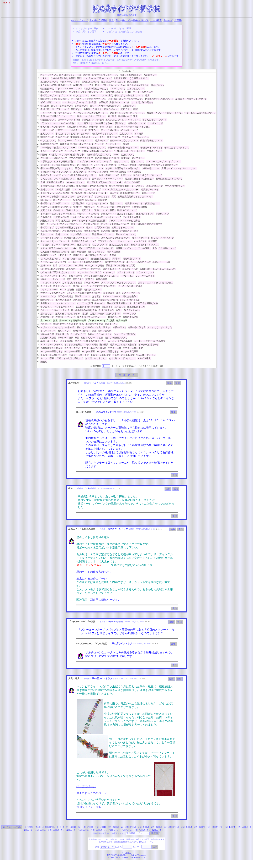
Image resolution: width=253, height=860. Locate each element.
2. (39, 78)
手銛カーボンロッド (70, 81)
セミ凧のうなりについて (154, 119)
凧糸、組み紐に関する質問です (146, 224)
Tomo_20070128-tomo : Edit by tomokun (127, 857)
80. (38, 348)
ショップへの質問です (125, 334)
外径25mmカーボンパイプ (53, 262)
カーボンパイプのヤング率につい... (64, 224)
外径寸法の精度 (139, 207)
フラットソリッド (126, 272)
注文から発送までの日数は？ (139, 178)
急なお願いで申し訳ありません (56, 85)
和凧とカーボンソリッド (52, 279)
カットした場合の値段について (105, 106)
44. (38, 224)
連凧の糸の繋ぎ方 (137, 327)
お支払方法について (115, 262)
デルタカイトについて (51, 238)
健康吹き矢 (108, 293)
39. (38, 206)
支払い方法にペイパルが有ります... (123, 119)
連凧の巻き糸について (123, 227)
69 (97, 830)
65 (79, 830)
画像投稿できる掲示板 (51, 348)
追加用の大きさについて (83, 241)
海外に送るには (130, 317)
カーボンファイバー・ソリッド (107, 178)
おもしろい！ (64, 331)
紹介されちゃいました (92, 337)
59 (54, 830)
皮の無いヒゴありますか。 (66, 210)
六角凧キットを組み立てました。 (118, 213)
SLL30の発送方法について (105, 300)
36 (182, 827)
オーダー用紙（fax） (148, 344)
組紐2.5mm (45, 265)
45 (221, 827)
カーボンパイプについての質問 (149, 341)
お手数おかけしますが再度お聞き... (58, 161)
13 (83, 827)
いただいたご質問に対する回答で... (98, 286)
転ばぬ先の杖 (47, 88)
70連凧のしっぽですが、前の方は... (83, 269)
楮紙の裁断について (50, 102)
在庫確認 (103, 102)
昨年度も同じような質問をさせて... (131, 78)
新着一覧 (157, 366)
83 (157, 830)
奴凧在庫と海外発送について (55, 251)
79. (38, 344)
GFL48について (117, 88)
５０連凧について (167, 248)
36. (38, 196)
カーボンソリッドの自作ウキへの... (88, 99)
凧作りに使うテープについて (147, 175)
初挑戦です (78, 255)
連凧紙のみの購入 (55, 182)
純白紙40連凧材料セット (119, 303)
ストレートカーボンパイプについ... (163, 161)
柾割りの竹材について (116, 337)
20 (114, 827)
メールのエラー (91, 282)
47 (230, 827)
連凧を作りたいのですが (67, 313)
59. (38, 275)
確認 (135, 109)
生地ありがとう (154, 151)
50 (243, 827)
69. (38, 310)
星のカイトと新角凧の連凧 (72, 320)
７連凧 (112, 255)
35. (38, 192)
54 (32, 830)
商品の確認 (132, 81)
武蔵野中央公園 (48, 337)
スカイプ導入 (144, 358)
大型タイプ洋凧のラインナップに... (58, 116)
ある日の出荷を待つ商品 (88, 306)
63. (38, 289)
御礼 (42, 224)
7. (39, 95)
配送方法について (129, 130)
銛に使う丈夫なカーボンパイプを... (127, 113)
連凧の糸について (137, 123)
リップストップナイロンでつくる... (86, 92)
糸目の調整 (78, 200)
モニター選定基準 (129, 351)
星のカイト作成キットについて (191, 99)
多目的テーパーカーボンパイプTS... (132, 126)
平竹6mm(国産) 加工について (89, 168)
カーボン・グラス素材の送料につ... (85, 262)
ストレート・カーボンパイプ (86, 189)
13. (38, 116)
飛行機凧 (103, 344)
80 (144, 830)
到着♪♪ (43, 361)
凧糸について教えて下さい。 (91, 116)
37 (187, 827)
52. (38, 251)
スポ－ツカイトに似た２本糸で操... (58, 327)
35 (178, 827)
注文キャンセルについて (52, 293)
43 (213, 827)
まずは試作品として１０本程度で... (58, 213)
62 (67, 830)
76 (127, 830)
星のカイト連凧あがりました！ (90, 341)
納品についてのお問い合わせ (55, 99)
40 (200, 827)
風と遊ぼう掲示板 (98, 20)
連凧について (47, 133)
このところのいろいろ (81, 217)
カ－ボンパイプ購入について (97, 78)
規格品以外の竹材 (82, 300)
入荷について (62, 137)
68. (38, 306)
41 (204, 827)
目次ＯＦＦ (145, 366)
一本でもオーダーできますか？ (56, 113)
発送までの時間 (132, 182)
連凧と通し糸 (62, 334)
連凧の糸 (65, 220)
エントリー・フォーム (51, 344)
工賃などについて (136, 88)
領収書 (126, 144)
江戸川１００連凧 (132, 217)
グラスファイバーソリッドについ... (115, 241)
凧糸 (154, 248)
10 (71, 827)
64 (75, 830)
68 (92, 830)
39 (195, 827)
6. (39, 92)
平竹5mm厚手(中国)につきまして (56, 168)
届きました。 (47, 313)
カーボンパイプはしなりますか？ (113, 207)
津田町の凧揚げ (65, 296)
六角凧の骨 (46, 217)
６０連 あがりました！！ (75, 258)
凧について (89, 207)
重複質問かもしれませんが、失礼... (88, 137)
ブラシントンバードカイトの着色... (58, 123)
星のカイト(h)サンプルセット (55, 241)
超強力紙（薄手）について (107, 217)
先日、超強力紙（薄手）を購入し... (141, 244)
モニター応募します (133, 348)
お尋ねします (148, 193)
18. (38, 133)
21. (38, 144)
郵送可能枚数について (151, 140)
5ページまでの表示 (125, 366)
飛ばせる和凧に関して (131, 75)
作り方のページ (86, 786)
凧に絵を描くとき (94, 324)
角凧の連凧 (121, 320)
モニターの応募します (51, 351)
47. (38, 234)
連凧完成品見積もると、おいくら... (135, 196)
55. (38, 262)
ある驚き (96, 296)
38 (191, 827)
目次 (118, 20)
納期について (47, 300)
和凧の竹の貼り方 (82, 331)
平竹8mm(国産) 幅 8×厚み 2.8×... (123, 147)
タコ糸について (91, 231)
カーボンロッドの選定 (102, 95)
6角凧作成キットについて (105, 133)
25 (135, 827)
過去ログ (168, 20)
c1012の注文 (140, 241)
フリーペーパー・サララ (89, 272)
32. (38, 182)
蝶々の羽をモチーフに (70, 75)
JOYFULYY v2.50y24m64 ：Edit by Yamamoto (126, 855)
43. (38, 220)
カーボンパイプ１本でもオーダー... (90, 113)
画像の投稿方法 (141, 20)
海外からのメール (93, 289)
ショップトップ (80, 20)
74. (38, 327)
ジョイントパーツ (49, 289)
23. (38, 151)
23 (126, 827)
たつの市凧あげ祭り (50, 258)
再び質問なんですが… (96, 255)
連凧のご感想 (116, 244)
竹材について (47, 130)
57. (38, 268)
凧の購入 (112, 116)
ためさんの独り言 (131, 293)
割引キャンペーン (62, 286)
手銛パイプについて (127, 210)
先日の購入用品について (99, 154)
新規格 (70, 289)
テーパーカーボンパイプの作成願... (79, 102)
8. (39, 98)
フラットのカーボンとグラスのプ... (101, 276)
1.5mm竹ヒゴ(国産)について (92, 147)
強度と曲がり (75, 276)
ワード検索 (156, 20)
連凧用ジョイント (145, 213)
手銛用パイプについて (103, 234)
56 (41, 830)
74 (118, 830)
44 (217, 827)
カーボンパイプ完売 (98, 172)
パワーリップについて (105, 165)
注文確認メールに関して (113, 81)
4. (39, 85)
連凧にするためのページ (91, 578)
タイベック (46, 286)
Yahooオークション (146, 355)
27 (144, 827)
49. (38, 241)
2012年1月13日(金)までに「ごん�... (105, 182)
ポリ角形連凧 (66, 341)
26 (139, 827)
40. (38, 210)
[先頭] (38, 827)
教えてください (132, 310)
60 (58, 830)
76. (38, 334)
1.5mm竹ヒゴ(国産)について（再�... (58, 147)
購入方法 (114, 193)
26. (38, 161)
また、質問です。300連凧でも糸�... (95, 123)
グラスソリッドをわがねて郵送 (124, 220)
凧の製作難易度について (107, 158)
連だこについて (121, 161)
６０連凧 (138, 133)
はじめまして (64, 255)
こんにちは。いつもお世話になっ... (58, 178)
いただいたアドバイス (97, 203)
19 (109, 827)
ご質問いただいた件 (65, 317)
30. (38, 175)
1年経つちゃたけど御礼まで (69, 358)
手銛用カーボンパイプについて (56, 95)
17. (38, 130)
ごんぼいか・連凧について (53, 158)
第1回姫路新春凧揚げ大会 (84, 310)
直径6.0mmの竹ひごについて (124, 140)
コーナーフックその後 (69, 119)
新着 (111, 20)
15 (92, 827)
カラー (119, 310)
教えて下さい (138, 158)
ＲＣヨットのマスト (50, 282)
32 (165, 827)
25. (38, 158)
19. (38, 137)
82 (153, 830)
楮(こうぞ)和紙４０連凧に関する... (94, 327)
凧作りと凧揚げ (63, 300)
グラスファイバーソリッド (68, 88)
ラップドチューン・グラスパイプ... (94, 161)
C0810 (116, 154)
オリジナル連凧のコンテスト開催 (81, 344)
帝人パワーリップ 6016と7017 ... (75, 140)
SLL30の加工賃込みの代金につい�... (120, 189)
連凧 (147, 95)
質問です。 (76, 109)
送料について (81, 106)
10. (38, 105)
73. (38, 323)
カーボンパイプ (85, 196)
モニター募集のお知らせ (94, 348)
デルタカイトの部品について (114, 224)
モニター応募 (114, 348)
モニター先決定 (72, 348)
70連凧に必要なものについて (115, 238)
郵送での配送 (105, 331)
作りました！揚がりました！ (55, 310)
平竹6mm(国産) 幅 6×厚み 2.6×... (97, 151)
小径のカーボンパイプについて (56, 172)
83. (38, 358)
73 (114, 830)
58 (49, 830)
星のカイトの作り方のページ (94, 571)
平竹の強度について (175, 186)
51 (247, 827)
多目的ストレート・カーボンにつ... (58, 303)
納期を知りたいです (83, 85)
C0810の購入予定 (154, 186)
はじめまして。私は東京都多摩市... (58, 165)
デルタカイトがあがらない (135, 137)
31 (161, 827)
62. (38, 286)
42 (208, 827)
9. (39, 102)
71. (38, 317)
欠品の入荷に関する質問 (63, 78)
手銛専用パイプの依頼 (93, 119)
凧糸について (150, 75)
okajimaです (109, 272)
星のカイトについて (126, 234)
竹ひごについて (81, 95)
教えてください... (49, 75)
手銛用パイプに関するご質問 (120, 265)
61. (38, 282)
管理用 (177, 20)
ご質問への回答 (61, 217)
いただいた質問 (85, 303)
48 (234, 827)
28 (148, 827)
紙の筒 (85, 313)
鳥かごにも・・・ (62, 200)
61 (62, 830)
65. (38, 296)
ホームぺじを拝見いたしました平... (58, 196)
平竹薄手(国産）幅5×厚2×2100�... (57, 186)
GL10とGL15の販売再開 (52, 269)
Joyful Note (126, 853)
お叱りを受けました (130, 300)
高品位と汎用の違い (50, 231)
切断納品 (81, 251)
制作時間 (93, 126)
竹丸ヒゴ (44, 78)
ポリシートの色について (138, 262)
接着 (55, 265)
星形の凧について (90, 81)
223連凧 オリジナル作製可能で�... (67, 154)
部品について (116, 203)
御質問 (79, 289)
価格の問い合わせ (114, 92)
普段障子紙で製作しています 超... (100, 75)
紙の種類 (105, 231)
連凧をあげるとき (112, 269)
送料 (42, 182)
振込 (55, 320)
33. (38, 185)
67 (88, 830)
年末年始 (125, 158)
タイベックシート (141, 238)
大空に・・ (126, 175)
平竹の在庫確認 (118, 172)
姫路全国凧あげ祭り (101, 258)
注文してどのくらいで (162, 238)
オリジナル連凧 (65, 337)
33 (169, 827)
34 (174, 827)
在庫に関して (47, 317)
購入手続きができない (138, 85)
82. (38, 354)
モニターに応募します (108, 351)
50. (38, 244)
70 (101, 830)
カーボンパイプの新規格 (120, 341)
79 (140, 830)
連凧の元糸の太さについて (169, 178)
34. (38, 189)
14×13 (63, 289)
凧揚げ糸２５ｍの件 (119, 102)
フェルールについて (143, 92)
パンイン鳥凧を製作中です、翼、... (79, 175)
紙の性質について (49, 144)
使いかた (126, 20)
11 (75, 827)
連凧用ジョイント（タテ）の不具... (133, 248)
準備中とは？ (106, 126)
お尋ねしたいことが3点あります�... (165, 113)
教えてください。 (97, 251)
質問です (102, 200)
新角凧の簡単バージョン (105, 599)
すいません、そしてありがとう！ (57, 306)
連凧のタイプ (101, 140)
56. (38, 265)
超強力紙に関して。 (130, 193)
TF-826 (76, 286)
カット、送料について (62, 106)
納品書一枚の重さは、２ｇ (125, 231)
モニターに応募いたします (53, 355)
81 (148, 830)
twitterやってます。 (75, 182)
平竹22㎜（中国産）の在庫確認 (134, 165)
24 (131, 827)
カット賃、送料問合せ (142, 102)
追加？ (89, 227)
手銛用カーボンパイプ (51, 151)
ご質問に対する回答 (72, 282)
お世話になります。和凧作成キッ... (101, 109)
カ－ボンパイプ (72, 151)
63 (71, 830)
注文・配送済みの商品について (200, 113)
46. (38, 230)
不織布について (48, 255)
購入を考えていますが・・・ (91, 317)
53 (28, 830)
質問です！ (46, 210)
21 (118, 827)
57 (45, 830)
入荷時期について (151, 168)
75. (38, 330)
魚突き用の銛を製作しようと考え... (126, 186)
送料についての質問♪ (105, 210)
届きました (120, 306)
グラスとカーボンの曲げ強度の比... (89, 220)
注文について (126, 133)
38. (38, 203)
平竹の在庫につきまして (81, 158)
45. (38, 227)
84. (38, 361)
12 (79, 827)
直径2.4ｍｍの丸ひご (77, 126)
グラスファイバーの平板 (71, 265)
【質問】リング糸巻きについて (71, 130)
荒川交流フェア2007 (88, 807)
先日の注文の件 (106, 310)
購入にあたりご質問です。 (53, 92)
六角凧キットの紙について (164, 165)
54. (38, 258)
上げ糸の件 (46, 320)
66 (84, 830)
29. (38, 171)
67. (38, 303)
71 (105, 830)
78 (135, 830)
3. (39, 81)
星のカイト (100, 303)
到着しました (47, 220)
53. (38, 255)
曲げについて (114, 317)
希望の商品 (101, 279)
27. (38, 164)
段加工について (83, 296)
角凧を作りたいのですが (52, 126)
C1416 (128, 92)
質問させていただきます (65, 324)
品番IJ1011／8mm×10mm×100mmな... (158, 269)
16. (38, 126)
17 (101, 827)
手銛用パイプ (125, 116)
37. (38, 200)
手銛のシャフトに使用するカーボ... (73, 133)
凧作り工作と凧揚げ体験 (145, 303)
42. (38, 217)
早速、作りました (49, 341)
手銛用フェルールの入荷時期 (55, 193)
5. (39, 88)
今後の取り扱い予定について (55, 109)
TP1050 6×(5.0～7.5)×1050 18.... (129, 151)
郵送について (47, 137)
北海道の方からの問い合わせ (159, 99)
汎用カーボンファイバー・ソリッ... (179, 168)
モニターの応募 (72, 351)
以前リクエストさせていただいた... (155, 282)
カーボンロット (113, 144)
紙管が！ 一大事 (161, 262)
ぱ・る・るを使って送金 (130, 286)
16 (96, 827)
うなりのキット (102, 196)
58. (38, 272)
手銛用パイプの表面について (55, 203)
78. (38, 341)
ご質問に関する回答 (72, 231)
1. (39, 74)
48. (38, 237)
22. (38, 147)
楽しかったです (48, 331)
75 (123, 830)
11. (38, 109)
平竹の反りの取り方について (129, 95)
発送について (113, 137)
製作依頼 (64, 144)
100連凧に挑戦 (62, 189)
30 (157, 827)
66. (38, 299)
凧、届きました (85, 165)
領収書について (48, 119)
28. (38, 168)
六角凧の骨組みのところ (96, 88)
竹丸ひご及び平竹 (110, 130)
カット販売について (80, 234)
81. (38, 351)
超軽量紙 (152, 241)
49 (238, 827)
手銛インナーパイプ (50, 175)
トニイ (95, 382)
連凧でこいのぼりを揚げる (123, 344)
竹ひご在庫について (109, 175)
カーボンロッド (155, 123)
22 (122, 827)
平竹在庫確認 (134, 172)
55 (36, 830)
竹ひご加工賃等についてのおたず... (96, 248)
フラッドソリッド (145, 272)
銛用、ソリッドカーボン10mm (110, 85)
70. (38, 313)
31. (38, 178)
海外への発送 (113, 251)
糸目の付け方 (119, 327)
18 (105, 827)
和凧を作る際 (47, 334)
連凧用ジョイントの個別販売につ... (142, 203)
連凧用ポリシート (150, 189)
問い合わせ (46, 200)
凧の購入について (49, 81)
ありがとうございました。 (53, 276)
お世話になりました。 (96, 358)
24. (38, 154)
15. (38, 123)
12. (38, 112)
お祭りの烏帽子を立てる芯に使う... (122, 168)
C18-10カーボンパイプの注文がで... (125, 99)
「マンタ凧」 (127, 276)
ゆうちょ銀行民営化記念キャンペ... (58, 272)
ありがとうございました (159, 327)
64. (38, 293)
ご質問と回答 (78, 203)
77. (38, 337)
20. (38, 140)
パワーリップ (129, 313)
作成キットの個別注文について (56, 207)
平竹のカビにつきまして (176, 147)
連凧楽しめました (136, 306)
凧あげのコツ (157, 85)
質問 (79, 78)
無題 (94, 331)
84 (161, 830)
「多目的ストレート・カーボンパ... (58, 244)
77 (131, 830)
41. (38, 213)
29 (152, 827)
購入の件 (44, 106)
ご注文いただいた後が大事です (105, 313)
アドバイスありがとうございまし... (118, 282)
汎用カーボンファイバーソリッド (87, 144)
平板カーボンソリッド (151, 147)
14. (38, 119)
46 (225, 827)
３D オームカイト (145, 276)
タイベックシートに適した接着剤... (120, 296)
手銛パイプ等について (88, 213)
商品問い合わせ (130, 269)
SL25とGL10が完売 (94, 265)
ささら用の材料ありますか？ (70, 227)
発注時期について (132, 258)
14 (88, 827)
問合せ (43, 154)
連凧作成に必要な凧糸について (92, 186)
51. (38, 248)
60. (38, 279)
